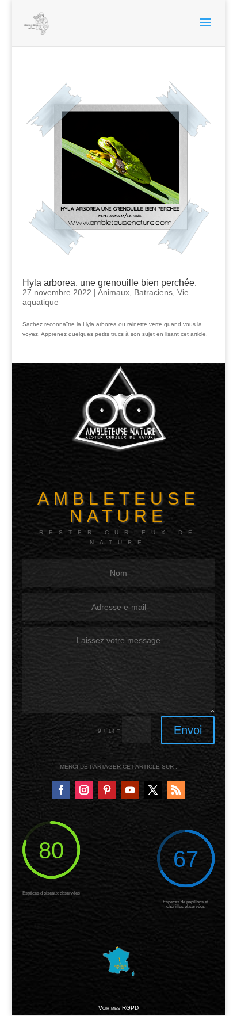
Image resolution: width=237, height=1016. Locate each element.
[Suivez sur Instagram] (84, 790)
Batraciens (153, 292)
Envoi (188, 730)
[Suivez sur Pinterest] (107, 790)
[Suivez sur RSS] (176, 790)
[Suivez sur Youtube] (130, 790)
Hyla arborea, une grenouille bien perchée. (109, 283)
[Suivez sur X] (153, 790)
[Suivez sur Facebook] (61, 790)
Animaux (113, 292)
